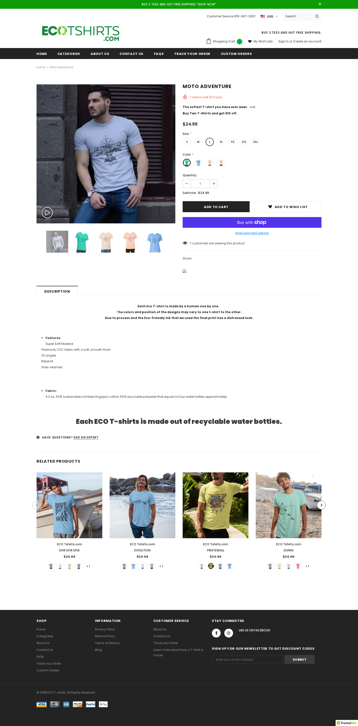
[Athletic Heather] (78, 566)
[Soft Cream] (211, 566)
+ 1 (88, 566)
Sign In (283, 41)
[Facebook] (216, 633)
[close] (319, 4)
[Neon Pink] (297, 566)
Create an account (307, 41)
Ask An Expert (86, 437)
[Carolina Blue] (133, 566)
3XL (255, 142)
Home (41, 67)
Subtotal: (190, 193)
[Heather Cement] (142, 566)
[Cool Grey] (201, 566)
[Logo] (81, 32)
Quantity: (190, 175)
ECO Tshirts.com (69, 544)
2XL (244, 142)
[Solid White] (60, 566)
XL (221, 142)
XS (233, 142)
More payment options (252, 233)
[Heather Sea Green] (51, 566)
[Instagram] (228, 633)
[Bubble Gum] (288, 566)
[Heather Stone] (151, 566)
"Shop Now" (206, 4)
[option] (106, 153)
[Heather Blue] (124, 566)
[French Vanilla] (69, 566)
